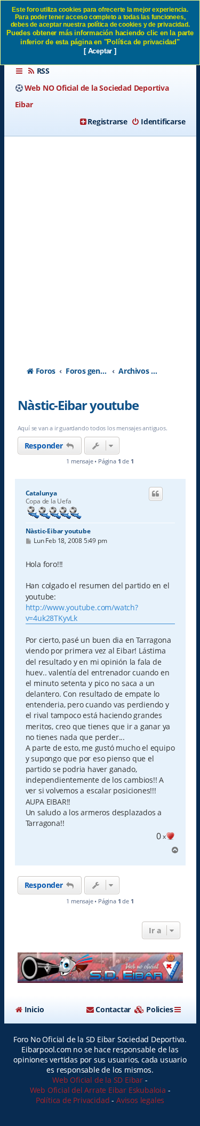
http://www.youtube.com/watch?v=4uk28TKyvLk (82, 612)
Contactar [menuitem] (113, 1009)
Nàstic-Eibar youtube (78, 405)
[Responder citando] (156, 494)
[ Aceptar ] (100, 51)
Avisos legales (140, 1100)
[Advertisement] (100, 241)
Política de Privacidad (73, 1100)
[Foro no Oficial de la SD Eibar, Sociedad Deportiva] (100, 967)
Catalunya (41, 493)
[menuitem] (38, 71)
